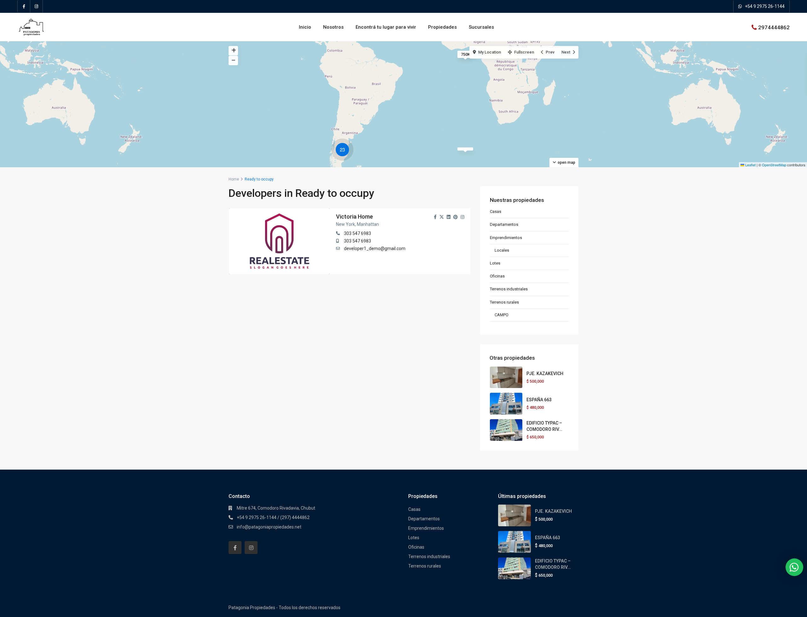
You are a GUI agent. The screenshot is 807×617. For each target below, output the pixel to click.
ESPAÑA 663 (539, 399)
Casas (495, 211)
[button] (344, 150)
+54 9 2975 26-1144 (765, 6)
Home (234, 179)
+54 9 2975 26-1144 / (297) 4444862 (273, 517)
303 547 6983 (357, 233)
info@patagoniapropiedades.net (269, 526)
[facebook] (24, 6)
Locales (502, 250)
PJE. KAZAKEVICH (544, 373)
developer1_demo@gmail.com (374, 248)
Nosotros (333, 27)
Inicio (305, 27)
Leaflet (750, 164)
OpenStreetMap (774, 164)
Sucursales (481, 27)
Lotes (495, 263)
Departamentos (504, 224)
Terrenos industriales (509, 289)
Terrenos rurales (504, 302)
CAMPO (501, 314)
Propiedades (442, 27)
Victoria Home (354, 216)
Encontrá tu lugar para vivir (386, 27)
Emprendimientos (506, 237)
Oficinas (497, 276)
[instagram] (36, 6)
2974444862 (774, 27)
